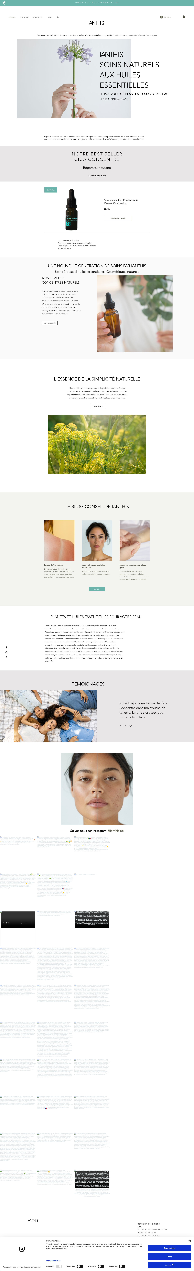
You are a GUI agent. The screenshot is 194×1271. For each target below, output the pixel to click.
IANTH (94, 23)
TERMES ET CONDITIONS (149, 1224)
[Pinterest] (6, 657)
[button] (184, 16)
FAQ (140, 1227)
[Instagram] (6, 652)
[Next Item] (187, 1021)
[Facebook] (6, 647)
